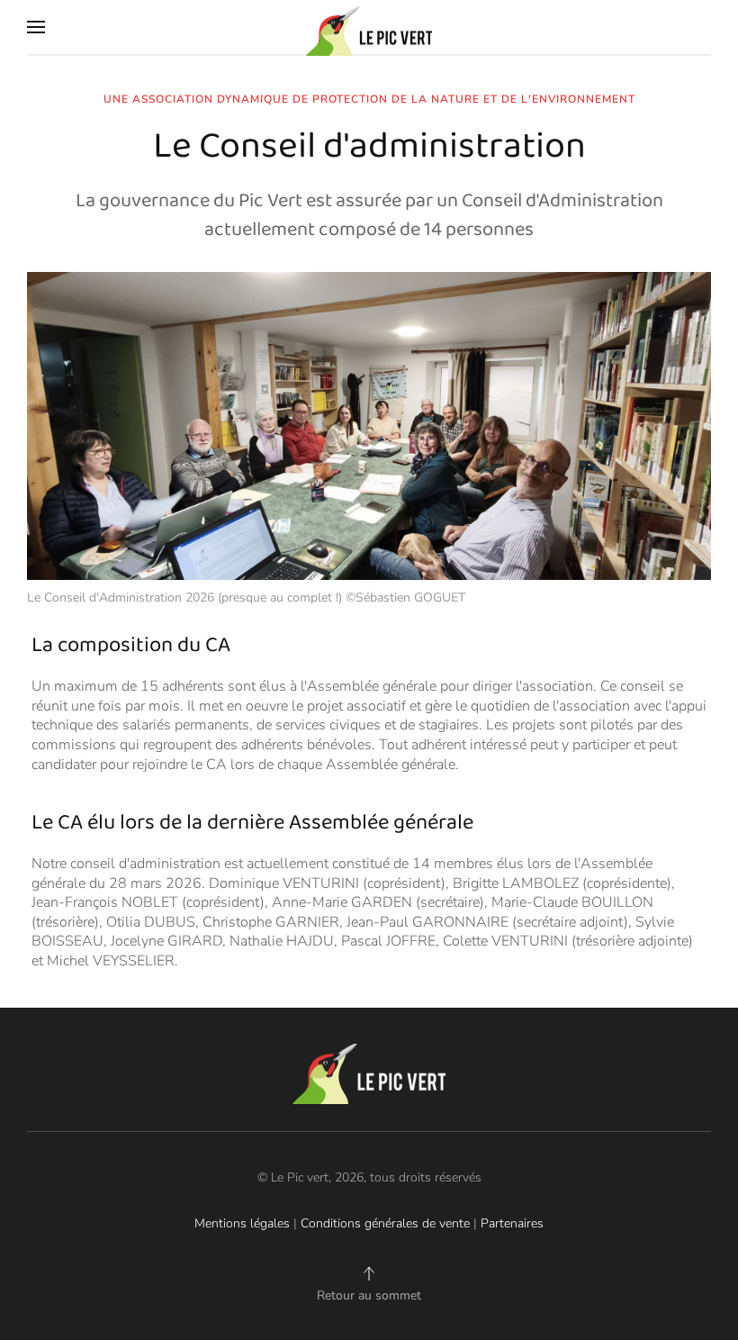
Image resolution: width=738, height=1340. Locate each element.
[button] (36, 27)
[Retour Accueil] (369, 27)
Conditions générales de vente (385, 1223)
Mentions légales (242, 1223)
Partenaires (512, 1223)
